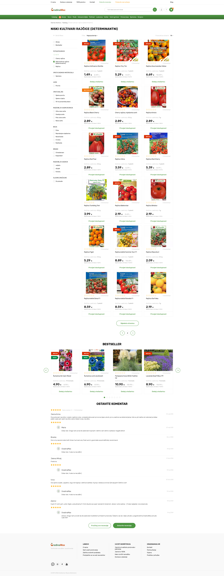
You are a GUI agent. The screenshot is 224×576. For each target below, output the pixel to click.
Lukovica (99, 17)
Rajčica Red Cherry (153, 159)
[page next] (132, 333)
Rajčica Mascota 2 (152, 252)
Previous (46, 370)
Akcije (64, 17)
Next (178, 370)
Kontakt (92, 2)
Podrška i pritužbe (153, 555)
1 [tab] (104, 397)
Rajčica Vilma (120, 159)
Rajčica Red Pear (90, 159)
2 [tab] (107, 397)
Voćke (106, 17)
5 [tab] (114, 397)
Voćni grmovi (114, 17)
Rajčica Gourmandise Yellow (156, 66)
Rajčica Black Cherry (91, 113)
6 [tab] (117, 397)
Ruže (74, 17)
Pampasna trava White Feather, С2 (126, 377)
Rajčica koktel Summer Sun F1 (126, 252)
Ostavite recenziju (105, 2)
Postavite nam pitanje (122, 2)
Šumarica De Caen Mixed (62, 376)
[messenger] (53, 564)
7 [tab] (119, 397)
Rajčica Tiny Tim (121, 66)
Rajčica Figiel (89, 252)
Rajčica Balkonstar (122, 206)
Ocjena (149, 552)
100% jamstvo (80, 2)
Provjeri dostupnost (96, 128)
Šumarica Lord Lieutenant (93, 376)
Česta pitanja (151, 550)
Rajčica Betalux (151, 206)
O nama (53, 2)
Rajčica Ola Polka (152, 298)
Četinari (92, 17)
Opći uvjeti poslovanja (90, 550)
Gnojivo (140, 17)
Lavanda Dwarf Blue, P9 (154, 376)
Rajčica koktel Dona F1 (92, 298)
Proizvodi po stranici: (162, 35)
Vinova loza (124, 17)
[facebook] (62, 564)
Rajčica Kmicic (151, 113)
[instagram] (57, 564)
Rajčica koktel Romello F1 (124, 298)
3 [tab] (109, 397)
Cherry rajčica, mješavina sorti (126, 113)
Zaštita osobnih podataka (91, 552)
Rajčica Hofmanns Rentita (93, 66)
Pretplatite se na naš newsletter (94, 555)
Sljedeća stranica (127, 323)
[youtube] (67, 564)
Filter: (84, 35)
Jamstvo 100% (120, 552)
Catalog (54, 17)
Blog (171, 2)
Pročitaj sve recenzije (99, 526)
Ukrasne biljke (83, 17)
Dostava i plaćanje (66, 2)
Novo (69, 17)
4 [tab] (112, 397)
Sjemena (133, 17)
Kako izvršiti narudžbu (122, 554)
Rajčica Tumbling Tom (92, 206)
